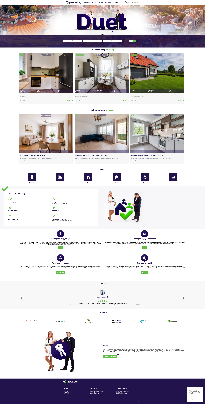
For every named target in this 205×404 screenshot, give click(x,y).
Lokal (60, 182)
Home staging (12, 202)
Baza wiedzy (110, 2)
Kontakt (116, 2)
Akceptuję (191, 399)
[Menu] (1, 2)
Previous (21, 298)
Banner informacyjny (13, 219)
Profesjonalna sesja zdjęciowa (60, 202)
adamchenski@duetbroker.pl (95, 393)
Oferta (93, 2)
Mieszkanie (31, 182)
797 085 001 (120, 392)
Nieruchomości (87, 2)
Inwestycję (173, 182)
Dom (88, 182)
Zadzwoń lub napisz (110, 356)
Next (183, 298)
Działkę (144, 182)
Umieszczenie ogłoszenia (59, 219)
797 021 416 (93, 392)
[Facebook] (135, 2)
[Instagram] (137, 2)
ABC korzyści (99, 2)
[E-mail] (134, 2)
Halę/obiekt (116, 182)
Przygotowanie (56, 210)
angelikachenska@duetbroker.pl (121, 393)
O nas (105, 2)
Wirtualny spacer (12, 210)
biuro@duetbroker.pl (67, 395)
